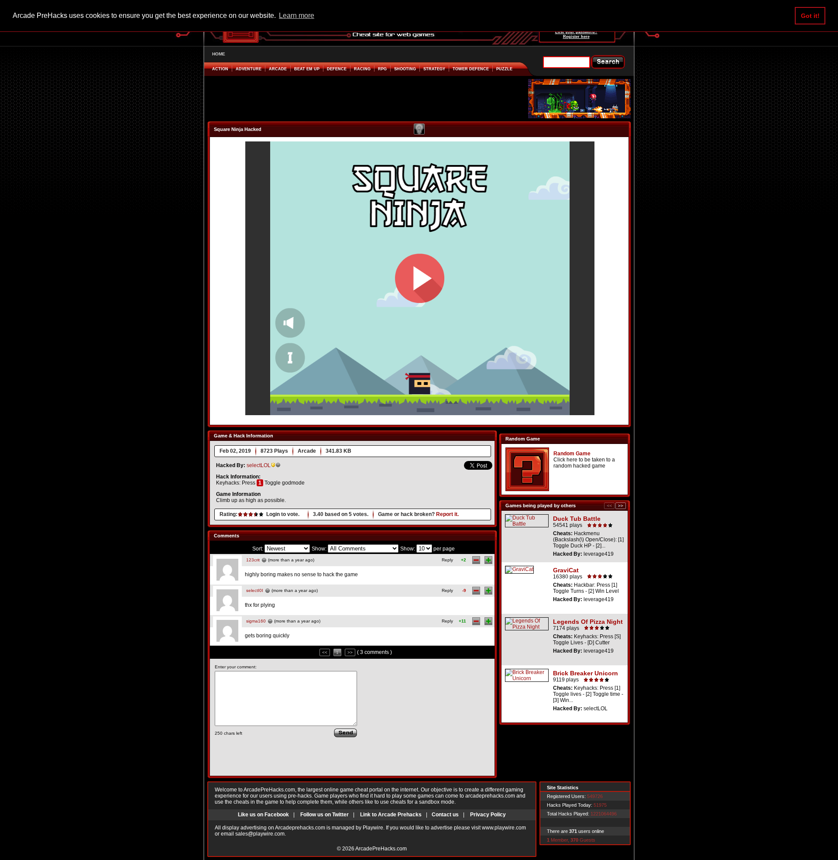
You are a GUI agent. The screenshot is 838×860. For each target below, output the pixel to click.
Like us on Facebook (263, 815)
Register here (576, 36)
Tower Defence (471, 69)
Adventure (248, 69)
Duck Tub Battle (577, 518)
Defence (337, 69)
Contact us (445, 815)
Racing (362, 69)
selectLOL (259, 465)
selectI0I (254, 590)
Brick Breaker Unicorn (585, 673)
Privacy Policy (488, 815)
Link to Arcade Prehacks (391, 815)
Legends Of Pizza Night (588, 621)
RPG (382, 69)
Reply (447, 559)
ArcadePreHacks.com (381, 849)
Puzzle (504, 69)
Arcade (278, 69)
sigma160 (256, 621)
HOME (218, 54)
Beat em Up (306, 69)
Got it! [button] (810, 15)
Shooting (405, 69)
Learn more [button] (296, 15)
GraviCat (566, 570)
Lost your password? (576, 32)
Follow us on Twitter (324, 815)
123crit (253, 559)
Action (220, 69)
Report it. (447, 514)
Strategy (434, 69)
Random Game (572, 454)
